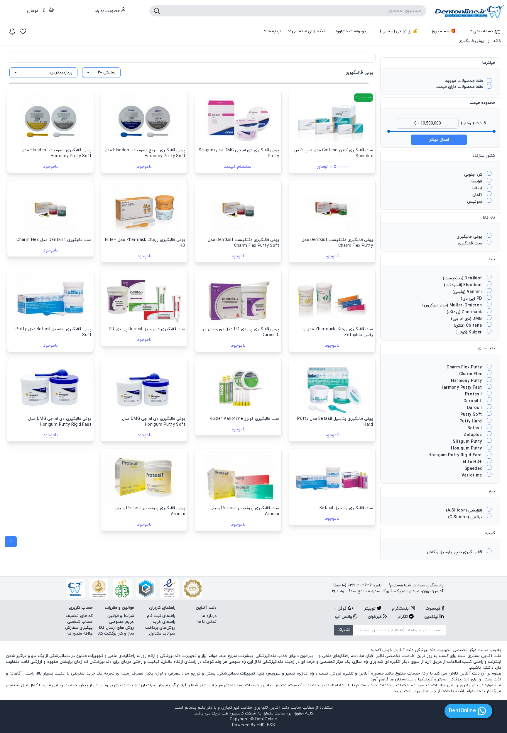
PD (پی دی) (472, 298)
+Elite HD (473, 462)
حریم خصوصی (121, 622)
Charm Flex (471, 374)
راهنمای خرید (164, 622)
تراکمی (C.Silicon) (465, 517)
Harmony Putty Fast (461, 387)
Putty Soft (471, 414)
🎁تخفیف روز (444, 31)
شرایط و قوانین (120, 616)
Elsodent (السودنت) (463, 285)
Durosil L (473, 401)
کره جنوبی (473, 174)
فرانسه (477, 181)
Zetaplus (473, 435)
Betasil (475, 428)
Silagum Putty (468, 442)
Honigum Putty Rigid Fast (455, 455)
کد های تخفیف (79, 616)
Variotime (472, 475)
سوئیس (475, 201)
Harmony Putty (467, 381)
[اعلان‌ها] (12, 31)
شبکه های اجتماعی (309, 31)
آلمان (477, 195)
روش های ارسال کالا (116, 627)
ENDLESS (266, 725)
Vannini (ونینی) (467, 292)
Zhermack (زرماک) (465, 312)
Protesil (474, 394)
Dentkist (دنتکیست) (463, 278)
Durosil (475, 408)
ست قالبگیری (470, 243)
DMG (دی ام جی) (467, 319)
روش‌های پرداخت (160, 627)
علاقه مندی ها (80, 633)
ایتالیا (477, 188)
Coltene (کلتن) (468, 325)
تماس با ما (207, 622)
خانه (497, 41)
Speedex (473, 469)
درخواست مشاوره (351, 31)
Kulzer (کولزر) (469, 332)
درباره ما (274, 31)
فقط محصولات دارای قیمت (459, 87)
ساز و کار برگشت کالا (115, 633)
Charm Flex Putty (465, 367)
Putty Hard (471, 421)
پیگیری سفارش (79, 627)
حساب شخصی (80, 622)
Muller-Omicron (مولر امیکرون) (452, 305)
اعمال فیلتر (439, 139)
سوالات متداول (162, 633)
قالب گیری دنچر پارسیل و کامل (455, 552)
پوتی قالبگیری (471, 41)
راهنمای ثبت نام (161, 616)
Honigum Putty (467, 448)
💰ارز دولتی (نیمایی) (399, 31)
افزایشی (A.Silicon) (464, 510)
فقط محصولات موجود (464, 81)
